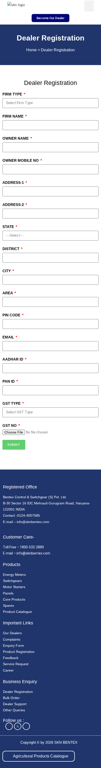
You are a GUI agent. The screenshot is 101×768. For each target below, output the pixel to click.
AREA (8, 293)
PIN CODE (11, 315)
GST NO (10, 425)
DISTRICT (11, 249)
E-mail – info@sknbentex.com (26, 522)
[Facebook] (9, 726)
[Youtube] (26, 726)
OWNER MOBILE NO (21, 160)
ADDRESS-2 (13, 204)
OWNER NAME (16, 138)
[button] (89, 6)
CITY (7, 271)
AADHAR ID (13, 359)
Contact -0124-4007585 (21, 515)
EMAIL (8, 337)
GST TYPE (12, 403)
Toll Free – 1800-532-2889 (23, 547)
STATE (8, 227)
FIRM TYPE (12, 94)
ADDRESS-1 (13, 182)
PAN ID (9, 381)
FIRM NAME (13, 116)
